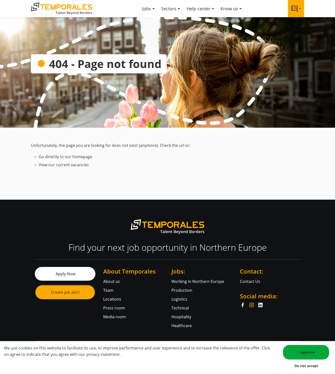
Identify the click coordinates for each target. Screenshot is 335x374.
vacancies (80, 164)
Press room (114, 308)
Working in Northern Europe (197, 281)
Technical (180, 308)
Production (181, 290)
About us (111, 281)
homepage (82, 156)
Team (108, 290)
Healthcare (181, 325)
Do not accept (306, 365)
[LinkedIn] (260, 305)
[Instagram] (252, 305)
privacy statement (103, 354)
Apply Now (65, 274)
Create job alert (65, 292)
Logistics (179, 299)
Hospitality (181, 316)
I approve (306, 352)
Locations (112, 299)
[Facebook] (243, 305)
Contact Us (250, 281)
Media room (114, 316)
